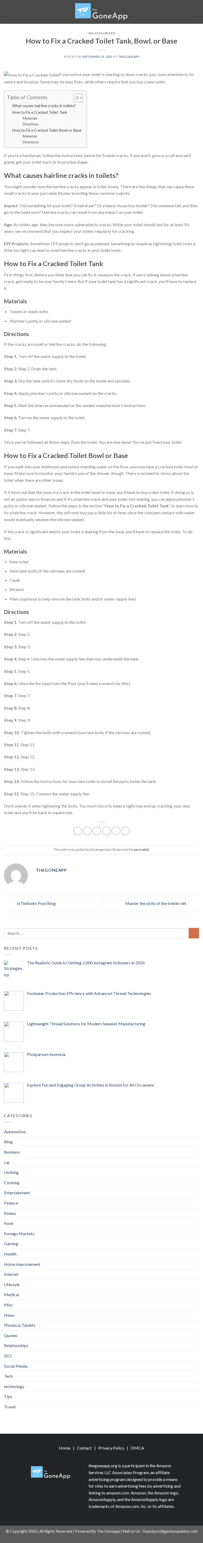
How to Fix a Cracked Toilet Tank (39, 112)
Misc (8, 1304)
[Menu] (7, 11)
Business (12, 1151)
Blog (8, 1141)
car (7, 1162)
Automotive (15, 1131)
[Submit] (194, 933)
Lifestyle (12, 1284)
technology (14, 1386)
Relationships (16, 1345)
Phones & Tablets (19, 1325)
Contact (84, 1447)
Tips (8, 1396)
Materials (30, 118)
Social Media (15, 1366)
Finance (11, 1202)
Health (10, 1253)
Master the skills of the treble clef (156, 903)
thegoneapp (128, 56)
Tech (8, 1376)
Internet (11, 1274)
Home (64, 1447)
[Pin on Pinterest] (116, 831)
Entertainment (17, 1192)
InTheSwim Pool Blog (36, 903)
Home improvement (22, 1264)
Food (8, 1223)
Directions (31, 124)
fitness (10, 1213)
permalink (141, 849)
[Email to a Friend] (106, 831)
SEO (8, 1355)
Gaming (11, 1243)
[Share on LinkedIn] (125, 831)
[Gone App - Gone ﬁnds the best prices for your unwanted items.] (101, 12)
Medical (11, 1294)
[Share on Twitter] (96, 831)
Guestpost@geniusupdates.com (170, 1531)
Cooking (12, 1182)
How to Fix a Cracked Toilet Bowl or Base (46, 130)
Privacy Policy (111, 1447)
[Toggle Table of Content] (75, 97)
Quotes (10, 1335)
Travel (10, 1406)
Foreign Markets (19, 1233)
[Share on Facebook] (87, 831)
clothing (11, 1172)
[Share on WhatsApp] (77, 831)
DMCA (137, 1447)
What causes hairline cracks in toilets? (44, 105)
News (9, 1315)
